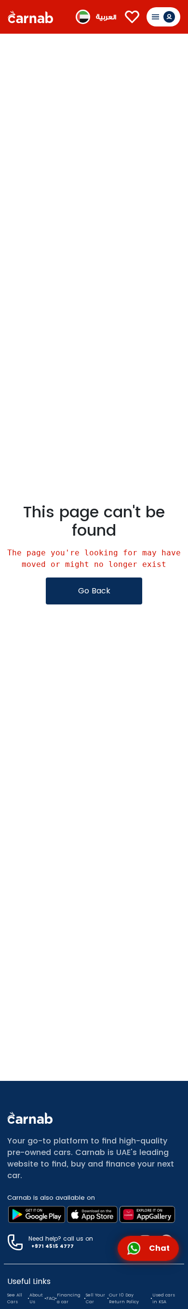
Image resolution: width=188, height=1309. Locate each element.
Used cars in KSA (163, 1298)
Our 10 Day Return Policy (124, 1298)
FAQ (50, 1298)
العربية (106, 17)
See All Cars (14, 1298)
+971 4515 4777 (52, 1246)
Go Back (94, 590)
